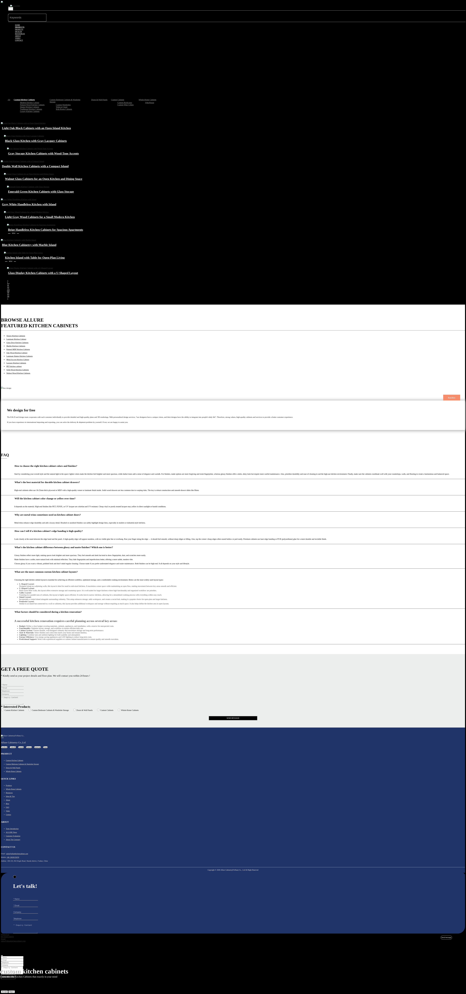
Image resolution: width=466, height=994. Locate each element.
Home (17, 25)
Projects (19, 29)
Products (19, 27)
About (18, 36)
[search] (50, 15)
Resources (20, 34)
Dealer (18, 32)
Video (17, 38)
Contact (19, 40)
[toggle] (9, 6)
